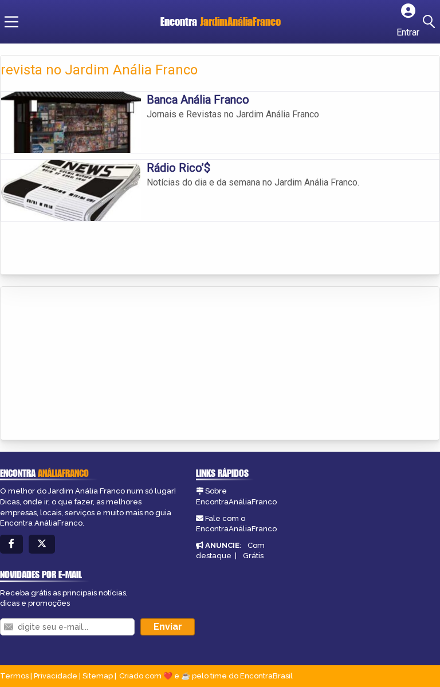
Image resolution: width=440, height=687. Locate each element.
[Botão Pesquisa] (430, 21)
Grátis (253, 555)
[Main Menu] (11, 21)
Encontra (220, 21)
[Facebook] (11, 544)
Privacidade (55, 676)
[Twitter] (42, 544)
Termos (14, 676)
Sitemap (97, 676)
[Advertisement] (86, 364)
